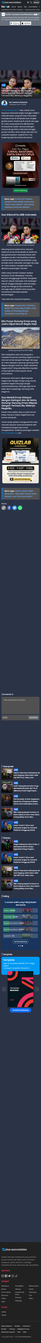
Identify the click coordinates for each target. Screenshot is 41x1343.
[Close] (33, 646)
